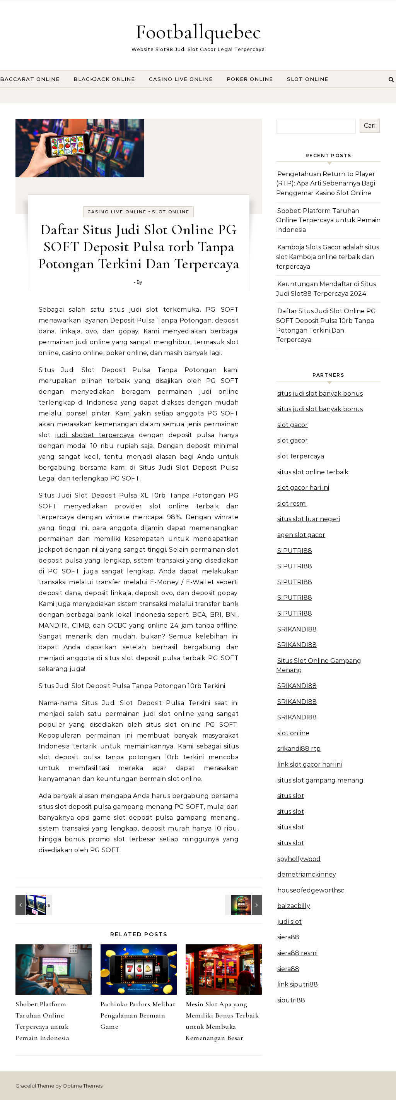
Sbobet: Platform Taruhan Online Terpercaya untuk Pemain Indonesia (328, 220)
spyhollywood (299, 859)
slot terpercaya (300, 456)
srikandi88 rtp (299, 748)
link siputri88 (297, 984)
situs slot (290, 796)
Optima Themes (82, 1086)
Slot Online (307, 79)
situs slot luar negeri (308, 519)
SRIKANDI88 (297, 629)
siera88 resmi (297, 953)
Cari (370, 125)
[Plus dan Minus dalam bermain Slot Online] (244, 905)
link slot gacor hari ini (309, 764)
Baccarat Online (30, 79)
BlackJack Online (104, 79)
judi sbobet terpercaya (94, 435)
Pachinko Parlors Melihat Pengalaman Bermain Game (138, 1015)
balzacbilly (293, 906)
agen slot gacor (301, 535)
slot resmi (292, 503)
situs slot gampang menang (320, 780)
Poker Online (250, 79)
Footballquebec (198, 31)
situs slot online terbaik (312, 472)
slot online (293, 733)
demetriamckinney (306, 874)
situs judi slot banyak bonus (320, 393)
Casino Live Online (181, 79)
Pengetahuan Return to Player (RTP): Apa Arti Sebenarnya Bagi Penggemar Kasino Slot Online (325, 183)
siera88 (288, 937)
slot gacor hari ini (303, 487)
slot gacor (292, 425)
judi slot (289, 921)
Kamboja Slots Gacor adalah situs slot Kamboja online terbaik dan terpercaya (327, 257)
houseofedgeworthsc (310, 890)
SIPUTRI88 (294, 550)
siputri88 (291, 1000)
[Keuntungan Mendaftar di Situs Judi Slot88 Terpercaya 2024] (32, 905)
